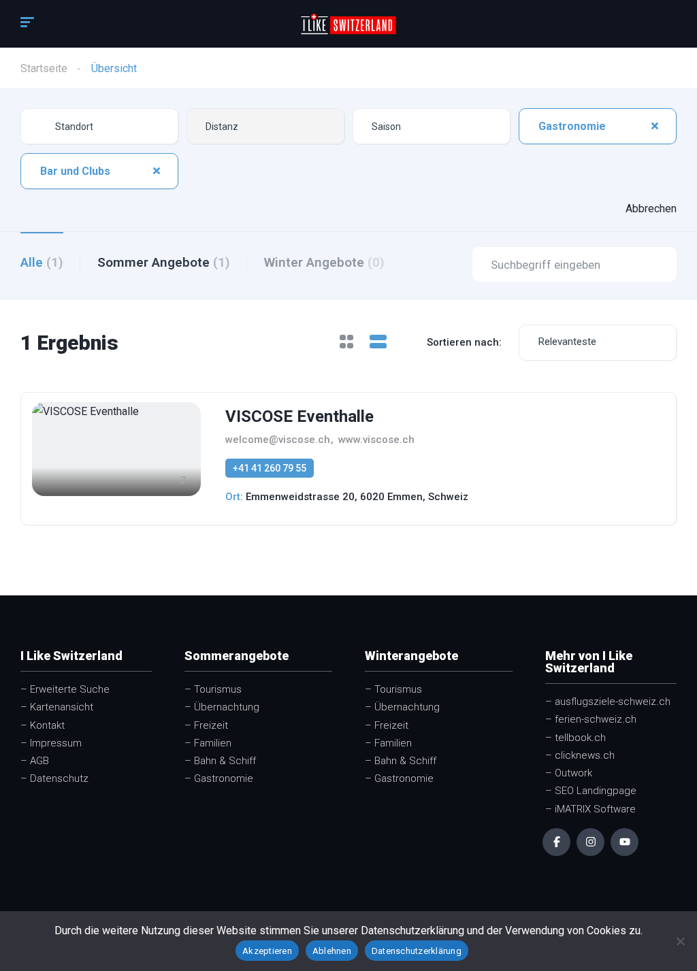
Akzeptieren (267, 951)
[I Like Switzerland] (348, 24)
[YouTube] (624, 842)
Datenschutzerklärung (416, 951)
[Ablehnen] (680, 941)
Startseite (43, 68)
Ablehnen (331, 951)
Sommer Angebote (163, 262)
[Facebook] (556, 842)
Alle (41, 262)
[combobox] (265, 126)
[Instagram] (590, 842)
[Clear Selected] (655, 126)
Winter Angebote (324, 262)
